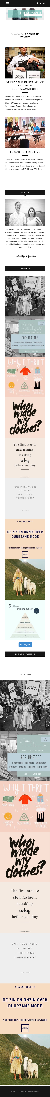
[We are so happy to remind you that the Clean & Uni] (25, 336)
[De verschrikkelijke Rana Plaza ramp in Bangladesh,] (25, 296)
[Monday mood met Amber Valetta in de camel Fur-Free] (25, 579)
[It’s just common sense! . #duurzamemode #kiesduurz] (25, 498)
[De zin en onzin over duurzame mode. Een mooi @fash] (25, 539)
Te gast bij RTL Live (25, 152)
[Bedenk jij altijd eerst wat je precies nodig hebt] (25, 458)
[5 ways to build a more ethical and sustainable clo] (25, 620)
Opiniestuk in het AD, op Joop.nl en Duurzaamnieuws (25, 85)
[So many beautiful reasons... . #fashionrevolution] (25, 377)
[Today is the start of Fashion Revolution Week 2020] (25, 417)
